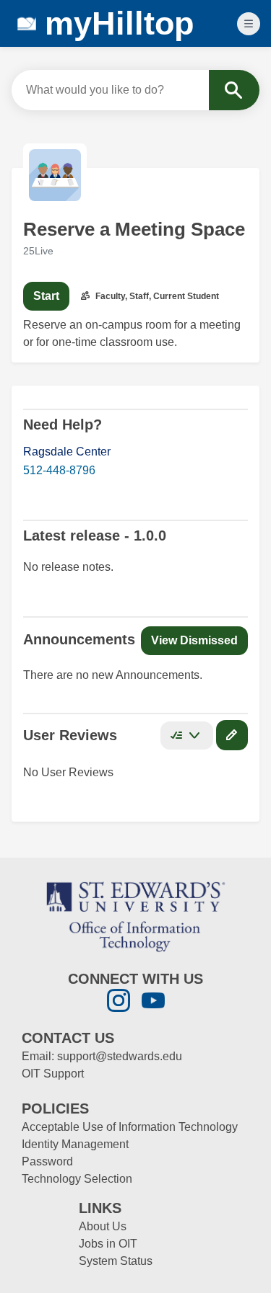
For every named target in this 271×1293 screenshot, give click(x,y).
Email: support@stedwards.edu (102, 1056)
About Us (102, 1226)
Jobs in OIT (108, 1244)
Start (46, 296)
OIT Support (53, 1073)
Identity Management (75, 1144)
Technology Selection (77, 1179)
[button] (194, 640)
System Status (115, 1261)
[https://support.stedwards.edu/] (136, 916)
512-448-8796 (59, 470)
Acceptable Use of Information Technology (130, 1127)
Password (47, 1161)
